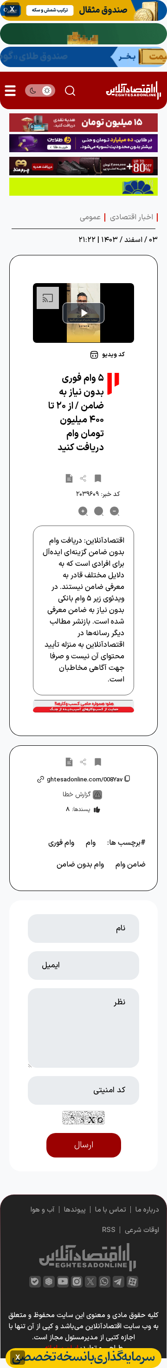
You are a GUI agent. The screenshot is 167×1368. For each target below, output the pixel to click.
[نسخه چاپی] (69, 478)
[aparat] (132, 1282)
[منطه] (83, 166)
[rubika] (49, 1282)
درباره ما (147, 1210)
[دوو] (83, 122)
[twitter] (90, 1282)
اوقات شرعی (142, 1230)
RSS (109, 1230)
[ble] (35, 1282)
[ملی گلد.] (83, 33)
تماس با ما (110, 1210)
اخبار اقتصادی (131, 217)
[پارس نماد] (83, 187)
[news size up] (83, 511)
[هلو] (83, 706)
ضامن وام (131, 865)
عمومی (90, 217)
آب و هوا (43, 1210)
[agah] (83, 10)
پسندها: (78, 809)
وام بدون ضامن (80, 865)
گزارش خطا (77, 794)
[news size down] (114, 511)
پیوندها (75, 1210)
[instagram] (77, 1282)
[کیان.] (83, 57)
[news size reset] (98, 511)
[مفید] (83, 1358)
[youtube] (63, 1282)
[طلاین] (83, 143)
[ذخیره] (98, 478)
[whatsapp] (104, 1282)
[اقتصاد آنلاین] (133, 90)
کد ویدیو (113, 354)
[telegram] (118, 1282)
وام (91, 843)
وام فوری (61, 843)
